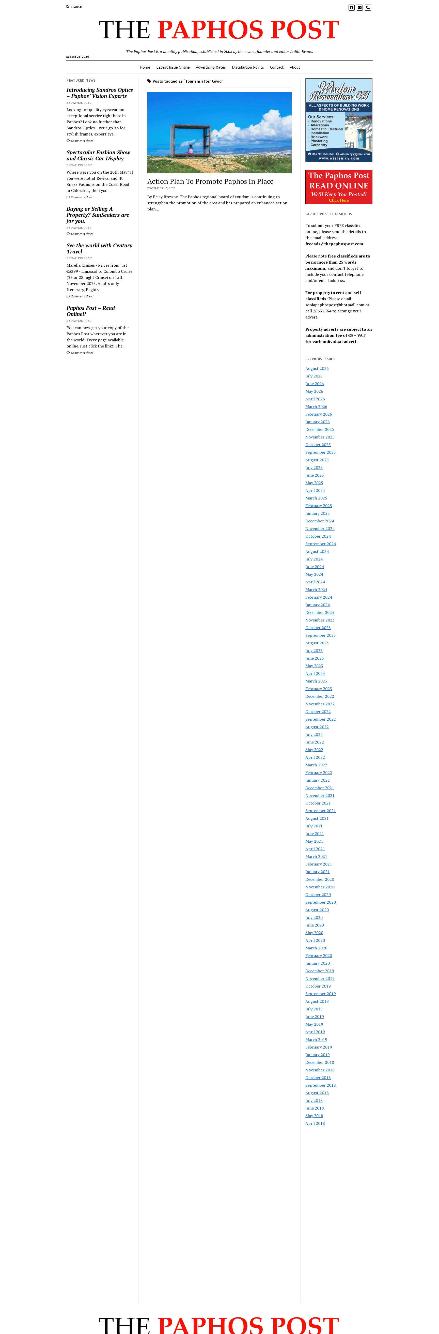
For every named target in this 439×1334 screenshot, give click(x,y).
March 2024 (316, 589)
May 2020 (314, 932)
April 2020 (315, 940)
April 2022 (315, 757)
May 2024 (314, 574)
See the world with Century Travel (99, 248)
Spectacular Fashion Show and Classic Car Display (98, 155)
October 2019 (318, 986)
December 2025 (319, 429)
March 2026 (316, 406)
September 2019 (320, 993)
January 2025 (317, 513)
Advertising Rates (211, 67)
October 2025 (318, 444)
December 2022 (319, 696)
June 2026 (314, 383)
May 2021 (314, 841)
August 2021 (317, 818)
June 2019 (314, 1016)
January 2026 (317, 422)
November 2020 (320, 887)
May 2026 (314, 391)
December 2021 (319, 788)
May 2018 (314, 1115)
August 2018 (317, 1093)
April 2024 (315, 582)
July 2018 (314, 1100)
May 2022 (314, 749)
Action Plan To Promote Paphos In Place (210, 181)
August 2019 (317, 1001)
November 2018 (320, 1070)
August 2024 (317, 551)
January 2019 (317, 1054)
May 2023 (314, 666)
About (295, 67)
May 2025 (314, 483)
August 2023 (317, 643)
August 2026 (317, 368)
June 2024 (314, 566)
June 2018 (314, 1108)
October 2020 (318, 894)
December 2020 (319, 879)
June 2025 (314, 475)
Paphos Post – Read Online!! (91, 311)
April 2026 (315, 399)
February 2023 (318, 688)
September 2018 (320, 1085)
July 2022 (314, 734)
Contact (277, 67)
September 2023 (320, 635)
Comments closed (81, 141)
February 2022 (318, 772)
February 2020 (318, 955)
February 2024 (318, 597)
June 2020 (314, 925)
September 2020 (320, 902)
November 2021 (320, 795)
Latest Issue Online (173, 67)
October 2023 (318, 627)
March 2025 (316, 498)
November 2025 (320, 437)
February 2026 (318, 414)
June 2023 (314, 658)
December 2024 (319, 521)
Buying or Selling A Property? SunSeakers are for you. (98, 215)
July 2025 (314, 467)
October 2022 (318, 711)
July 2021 (314, 826)
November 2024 (320, 528)
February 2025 (318, 505)
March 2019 (316, 1039)
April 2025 (315, 490)
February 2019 (318, 1047)
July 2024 (314, 559)
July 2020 (314, 917)
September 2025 (320, 452)
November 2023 (320, 620)
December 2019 (319, 971)
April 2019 (315, 1032)
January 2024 (317, 605)
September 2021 (320, 810)
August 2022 (317, 727)
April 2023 (315, 673)
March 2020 (316, 948)
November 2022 (320, 704)
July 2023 (314, 650)
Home (145, 67)
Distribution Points (248, 67)
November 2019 (320, 978)
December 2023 (319, 612)
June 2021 (314, 833)
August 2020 (317, 910)
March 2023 (316, 681)
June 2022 (314, 742)
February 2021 (318, 864)
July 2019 (314, 1009)
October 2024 (318, 536)
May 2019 (314, 1024)
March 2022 (316, 765)
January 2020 (317, 963)
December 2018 (319, 1062)
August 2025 (317, 460)
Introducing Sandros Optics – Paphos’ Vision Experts (100, 93)
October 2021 (318, 803)
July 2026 (314, 376)
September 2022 (320, 719)
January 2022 (317, 780)
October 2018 (318, 1077)
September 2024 (320, 544)
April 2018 (315, 1123)
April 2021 (315, 849)
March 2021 (316, 856)
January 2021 (317, 871)
